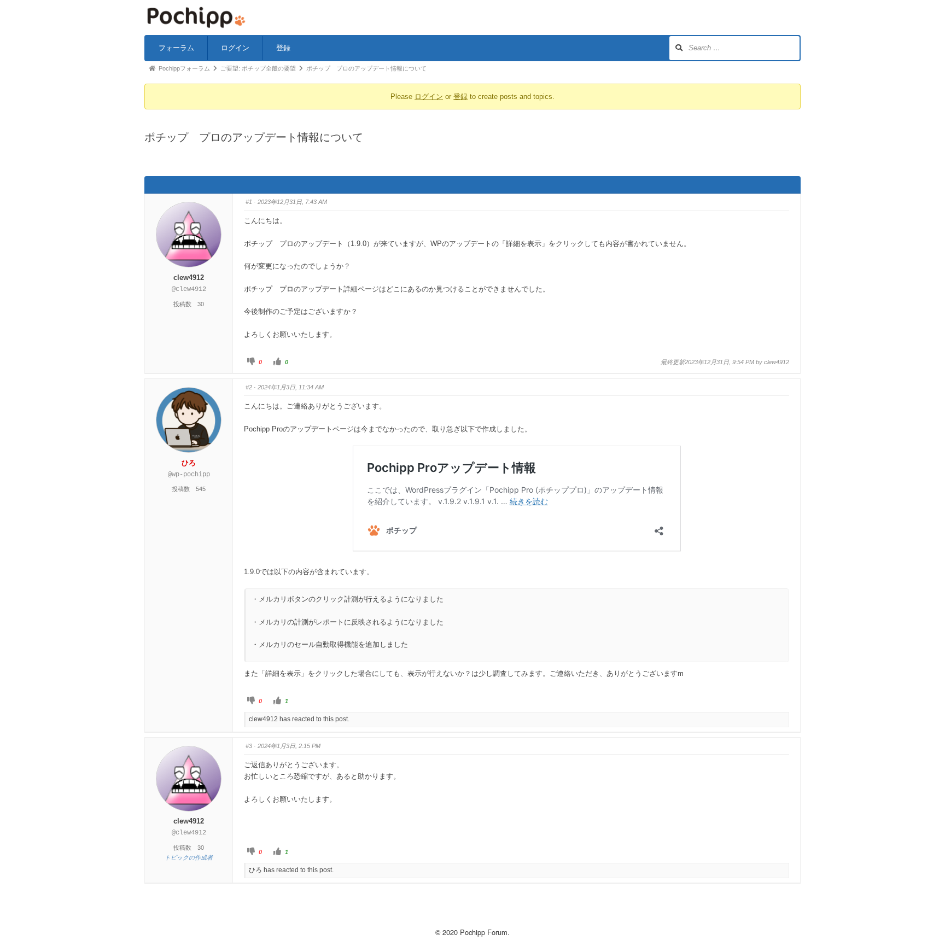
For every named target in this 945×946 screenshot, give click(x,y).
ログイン (235, 48)
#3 (249, 746)
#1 (249, 201)
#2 (249, 387)
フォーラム (176, 48)
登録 (283, 48)
